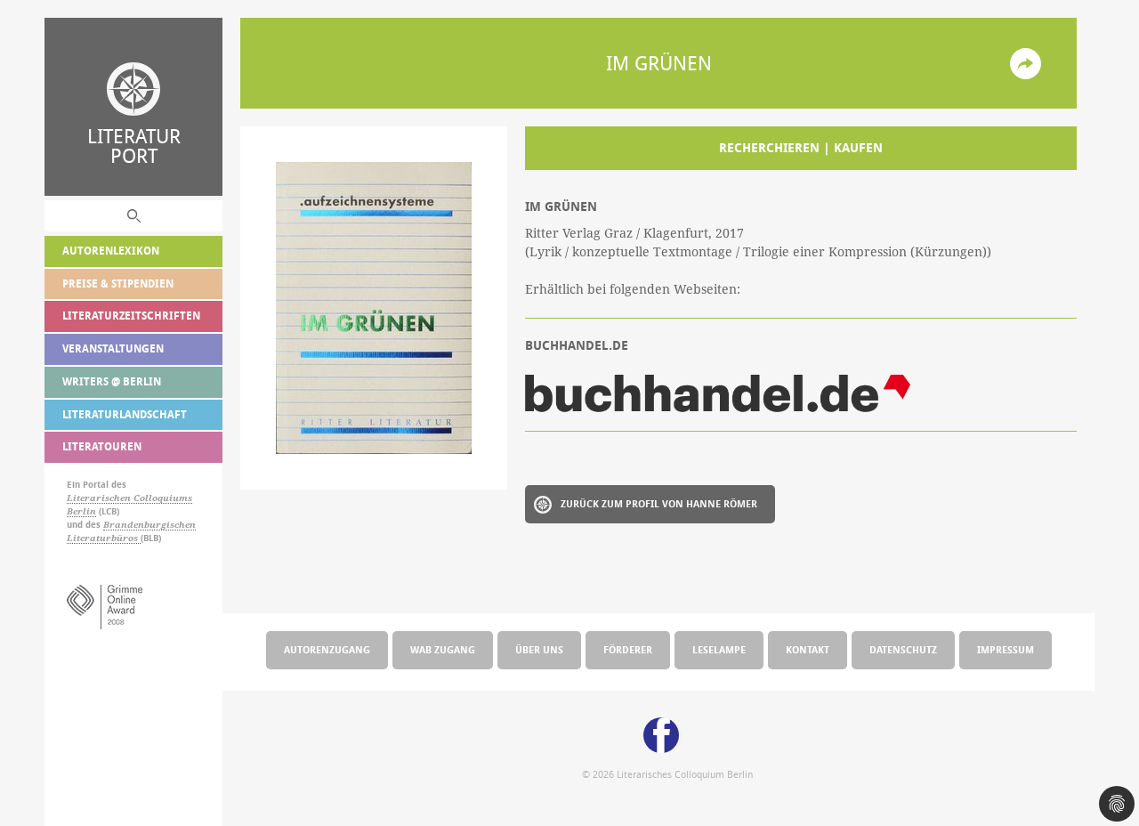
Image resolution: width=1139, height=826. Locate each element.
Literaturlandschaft (124, 414)
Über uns (539, 649)
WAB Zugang (442, 649)
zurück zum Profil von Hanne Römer (659, 503)
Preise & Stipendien (118, 283)
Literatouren (101, 446)
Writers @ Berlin (111, 381)
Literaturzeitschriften (131, 315)
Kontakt (807, 649)
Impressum (1005, 649)
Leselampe (719, 649)
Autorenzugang (327, 649)
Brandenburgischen (149, 525)
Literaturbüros (104, 538)
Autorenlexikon (110, 250)
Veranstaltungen (113, 348)
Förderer (627, 649)
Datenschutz (903, 649)
